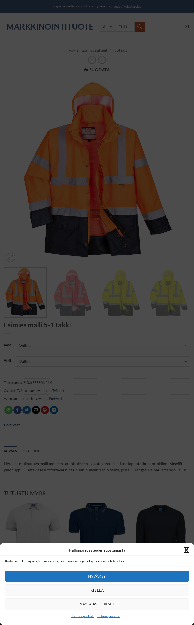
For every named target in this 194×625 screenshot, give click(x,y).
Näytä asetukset (97, 604)
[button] (186, 550)
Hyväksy (97, 576)
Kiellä (97, 590)
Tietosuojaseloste (82, 616)
